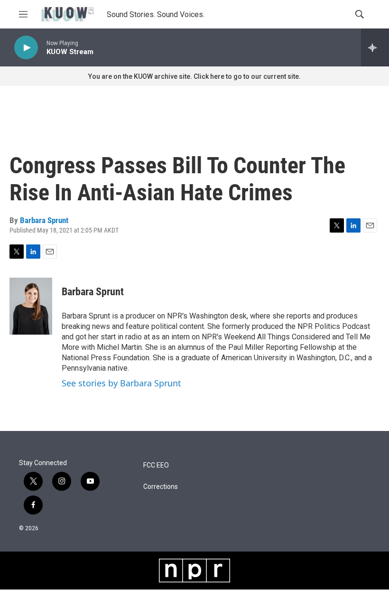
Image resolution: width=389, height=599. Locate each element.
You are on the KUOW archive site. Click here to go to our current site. (194, 76)
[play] (26, 47)
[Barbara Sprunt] (30, 306)
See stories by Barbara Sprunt (121, 383)
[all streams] (375, 47)
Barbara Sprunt (44, 220)
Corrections (160, 486)
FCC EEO (156, 465)
